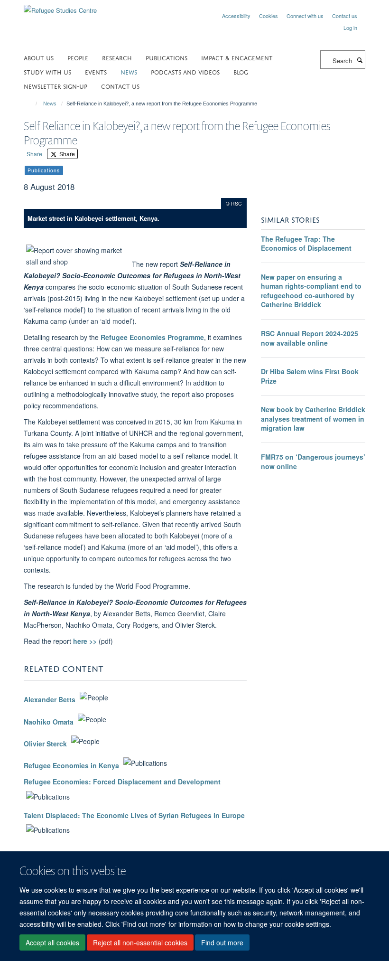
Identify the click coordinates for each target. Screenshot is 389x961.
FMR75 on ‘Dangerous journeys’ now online (313, 461)
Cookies (268, 15)
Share (34, 154)
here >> (86, 641)
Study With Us (47, 71)
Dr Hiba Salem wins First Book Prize (310, 376)
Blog (240, 71)
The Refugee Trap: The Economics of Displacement (306, 243)
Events (96, 71)
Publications (166, 57)
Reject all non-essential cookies (140, 942)
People (77, 57)
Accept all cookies (52, 942)
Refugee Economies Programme (152, 337)
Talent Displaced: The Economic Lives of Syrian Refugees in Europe (134, 815)
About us (39, 57)
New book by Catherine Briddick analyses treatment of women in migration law (313, 419)
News (49, 103)
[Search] (359, 60)
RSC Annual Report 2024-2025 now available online (309, 338)
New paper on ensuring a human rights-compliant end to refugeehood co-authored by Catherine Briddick (311, 291)
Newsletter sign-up (55, 85)
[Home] (32, 103)
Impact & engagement (237, 57)
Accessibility (236, 15)
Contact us (344, 15)
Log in (350, 27)
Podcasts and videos (185, 71)
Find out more (222, 942)
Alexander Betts (49, 700)
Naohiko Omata (49, 721)
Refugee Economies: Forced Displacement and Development (122, 781)
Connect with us (305, 15)
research (117, 57)
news (128, 71)
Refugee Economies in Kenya (71, 765)
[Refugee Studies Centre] (60, 6)
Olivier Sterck (45, 743)
